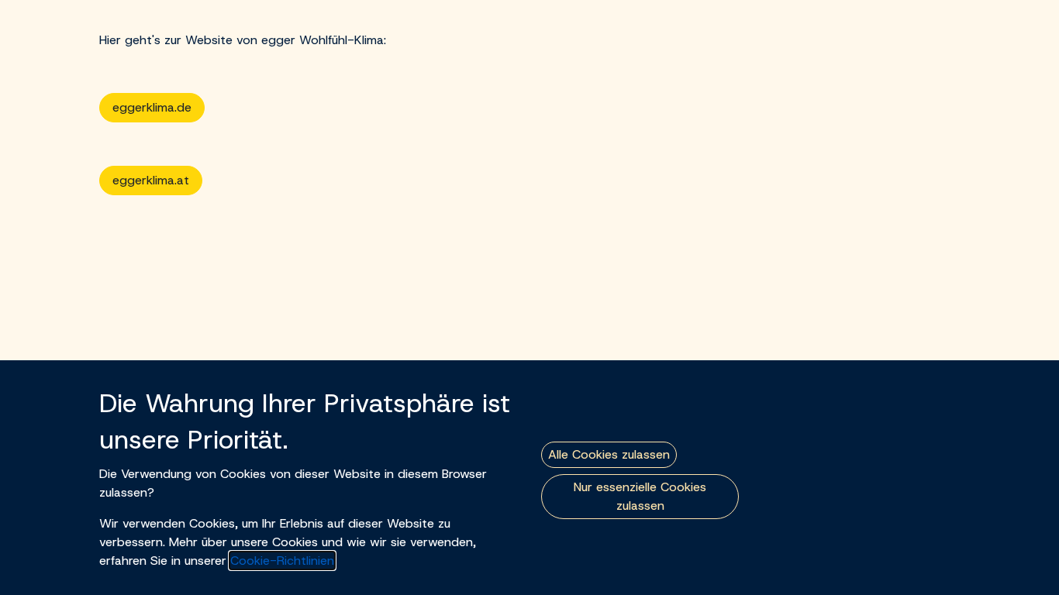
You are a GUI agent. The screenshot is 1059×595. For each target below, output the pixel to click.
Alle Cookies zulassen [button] (609, 454)
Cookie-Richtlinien (282, 560)
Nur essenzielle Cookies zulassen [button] (640, 496)
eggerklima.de (151, 107)
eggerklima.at (150, 180)
